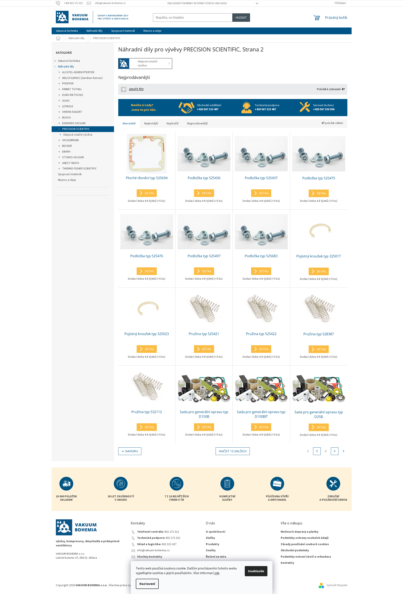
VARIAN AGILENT (72, 112)
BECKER (67, 146)
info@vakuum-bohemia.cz (153, 551)
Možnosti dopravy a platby (299, 532)
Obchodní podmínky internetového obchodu (197, 3)
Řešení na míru (216, 557)
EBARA (66, 152)
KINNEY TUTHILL (72, 89)
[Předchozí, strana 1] (317, 451)
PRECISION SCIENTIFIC (76, 129)
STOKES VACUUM (73, 157)
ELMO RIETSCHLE (72, 95)
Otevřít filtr (136, 89)
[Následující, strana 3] (334, 451)
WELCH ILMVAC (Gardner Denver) (82, 78)
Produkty (212, 544)
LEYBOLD (67, 106)
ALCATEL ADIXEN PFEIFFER (78, 72)
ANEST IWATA (70, 163)
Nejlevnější (151, 123)
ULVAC (66, 101)
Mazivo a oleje (67, 180)
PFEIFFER (68, 83)
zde (216, 573)
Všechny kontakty (149, 557)
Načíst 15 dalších (232, 451)
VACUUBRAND (70, 140)
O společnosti (215, 532)
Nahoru (131, 451)
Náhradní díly (66, 67)
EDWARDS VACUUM (73, 123)
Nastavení (147, 584)
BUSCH (66, 118)
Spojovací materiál (69, 174)
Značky (211, 551)
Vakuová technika (69, 61)
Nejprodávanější (197, 123)
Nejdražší (173, 123)
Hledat (241, 17)
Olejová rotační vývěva (77, 135)
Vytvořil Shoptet (337, 585)
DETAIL (149, 193)
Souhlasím (256, 571)
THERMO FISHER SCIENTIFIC (79, 168)
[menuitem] (67, 31)
